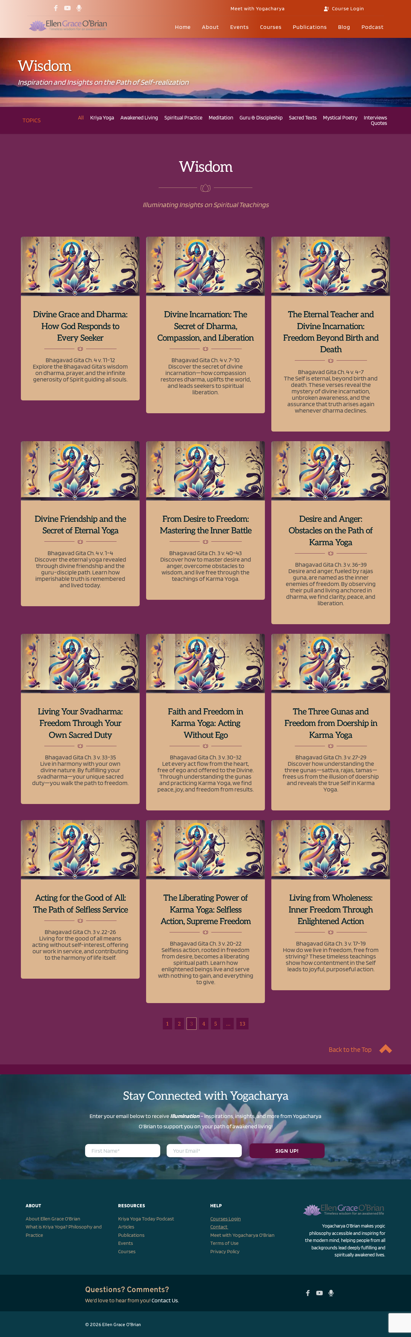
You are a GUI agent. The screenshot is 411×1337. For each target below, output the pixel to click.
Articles (126, 1227)
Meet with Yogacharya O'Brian (242, 1235)
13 (242, 1023)
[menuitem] (182, 27)
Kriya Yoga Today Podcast (146, 1219)
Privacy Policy (225, 1251)
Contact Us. (165, 1300)
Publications (131, 1235)
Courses (127, 1251)
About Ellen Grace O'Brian (53, 1219)
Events (125, 1243)
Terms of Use (224, 1243)
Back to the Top (350, 1049)
